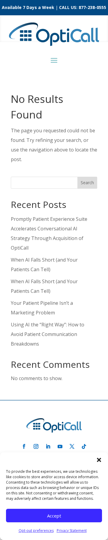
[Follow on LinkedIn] (48, 446)
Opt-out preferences (36, 530)
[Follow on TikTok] (84, 446)
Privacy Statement (72, 530)
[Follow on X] (72, 446)
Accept (54, 516)
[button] (99, 460)
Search (87, 182)
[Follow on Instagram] (36, 446)
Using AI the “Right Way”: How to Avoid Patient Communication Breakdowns (47, 334)
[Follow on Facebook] (24, 446)
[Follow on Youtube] (60, 446)
